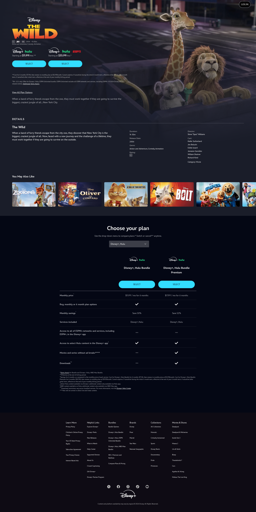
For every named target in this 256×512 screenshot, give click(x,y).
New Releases (92, 438)
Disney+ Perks (92, 432)
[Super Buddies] (218, 194)
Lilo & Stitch (176, 449)
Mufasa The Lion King (179, 477)
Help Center (91, 449)
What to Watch (92, 443)
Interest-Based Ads (72, 461)
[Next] (251, 194)
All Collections (156, 427)
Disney (132, 427)
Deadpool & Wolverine (180, 432)
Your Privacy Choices (72, 455)
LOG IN (244, 4)
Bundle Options (113, 427)
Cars (173, 466)
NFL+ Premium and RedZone (115, 456)
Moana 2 (175, 443)
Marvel (132, 438)
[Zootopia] (33, 194)
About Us (90, 460)
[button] (96, 422)
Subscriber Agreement (73, 449)
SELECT (29, 63)
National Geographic (137, 449)
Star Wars (133, 443)
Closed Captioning (93, 466)
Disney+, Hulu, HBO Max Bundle (117, 448)
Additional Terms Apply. (31, 84)
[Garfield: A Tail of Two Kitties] (126, 194)
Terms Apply (65, 373)
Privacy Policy (70, 427)
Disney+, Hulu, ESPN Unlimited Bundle (115, 439)
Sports (153, 443)
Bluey (174, 455)
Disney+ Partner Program (95, 477)
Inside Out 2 (176, 438)
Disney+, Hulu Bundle (115, 432)
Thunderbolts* (177, 460)
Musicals (154, 432)
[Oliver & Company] (80, 194)
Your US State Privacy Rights (73, 442)
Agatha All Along (178, 471)
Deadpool (175, 427)
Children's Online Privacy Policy (74, 433)
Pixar (131, 432)
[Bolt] (172, 194)
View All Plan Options (22, 92)
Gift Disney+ (91, 471)
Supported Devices (93, 455)
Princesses (154, 466)
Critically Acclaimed (158, 438)
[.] (108, 486)
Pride (152, 460)
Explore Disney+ (92, 427)
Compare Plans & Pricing (116, 463)
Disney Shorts (155, 449)
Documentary (155, 455)
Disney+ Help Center (124, 388)
